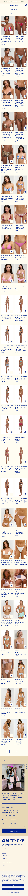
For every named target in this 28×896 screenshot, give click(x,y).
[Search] (5, 5)
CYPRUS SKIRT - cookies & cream (7, 379)
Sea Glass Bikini (6, 652)
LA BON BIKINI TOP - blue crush (20, 379)
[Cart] (25, 5)
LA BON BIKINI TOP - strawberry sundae (7, 470)
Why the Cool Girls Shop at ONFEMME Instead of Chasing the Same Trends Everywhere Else (13, 796)
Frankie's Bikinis (6, 36)
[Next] (20, 751)
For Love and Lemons (19, 651)
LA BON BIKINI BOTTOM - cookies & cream (20, 349)
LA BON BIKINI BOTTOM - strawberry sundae (19, 470)
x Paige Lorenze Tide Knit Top (6, 563)
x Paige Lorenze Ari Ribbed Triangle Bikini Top (6, 533)
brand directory (7, 862)
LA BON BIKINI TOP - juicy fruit (20, 408)
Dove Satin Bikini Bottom (20, 258)
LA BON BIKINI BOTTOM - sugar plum (20, 502)
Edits (3, 865)
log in (4, 853)
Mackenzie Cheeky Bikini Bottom (6, 712)
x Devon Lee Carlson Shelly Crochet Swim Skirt (19, 104)
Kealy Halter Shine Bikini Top (20, 711)
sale (3, 870)
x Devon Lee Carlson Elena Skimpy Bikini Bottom (19, 40)
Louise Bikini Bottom (5, 682)
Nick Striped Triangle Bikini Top (19, 169)
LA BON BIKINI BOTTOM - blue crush (6, 409)
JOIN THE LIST (14, 831)
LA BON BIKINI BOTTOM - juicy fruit (6, 439)
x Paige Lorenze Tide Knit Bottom (20, 563)
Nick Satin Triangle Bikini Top (6, 288)
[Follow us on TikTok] (5, 848)
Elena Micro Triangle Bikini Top (6, 228)
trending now (6, 867)
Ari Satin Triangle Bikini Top (7, 258)
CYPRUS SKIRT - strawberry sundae (20, 439)
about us (4, 858)
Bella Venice (18, 739)
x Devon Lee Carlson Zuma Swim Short (6, 169)
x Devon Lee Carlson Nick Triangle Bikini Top (6, 40)
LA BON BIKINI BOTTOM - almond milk (19, 318)
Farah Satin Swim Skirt (20, 287)
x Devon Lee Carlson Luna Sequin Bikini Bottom (19, 72)
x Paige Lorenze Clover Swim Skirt (20, 593)
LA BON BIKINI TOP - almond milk (6, 318)
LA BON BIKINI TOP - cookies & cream (6, 349)
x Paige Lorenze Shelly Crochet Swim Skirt (6, 623)
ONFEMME (17, 620)
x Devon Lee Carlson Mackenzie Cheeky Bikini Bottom (19, 137)
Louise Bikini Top (20, 654)
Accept (13, 885)
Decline (13, 889)
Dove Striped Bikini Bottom (19, 198)
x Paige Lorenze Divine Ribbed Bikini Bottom (20, 532)
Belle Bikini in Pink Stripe (19, 741)
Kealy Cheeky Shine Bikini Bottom (6, 742)
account (4, 855)
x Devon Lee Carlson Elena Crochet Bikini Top (6, 104)
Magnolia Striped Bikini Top (7, 198)
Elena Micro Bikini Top (18, 682)
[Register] (24, 827)
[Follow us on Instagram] (2, 848)
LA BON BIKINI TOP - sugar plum (7, 501)
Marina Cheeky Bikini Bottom (19, 227)
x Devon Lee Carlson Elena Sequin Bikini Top (7, 72)
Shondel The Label (7, 315)
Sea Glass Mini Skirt (19, 622)
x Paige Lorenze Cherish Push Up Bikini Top (7, 593)
